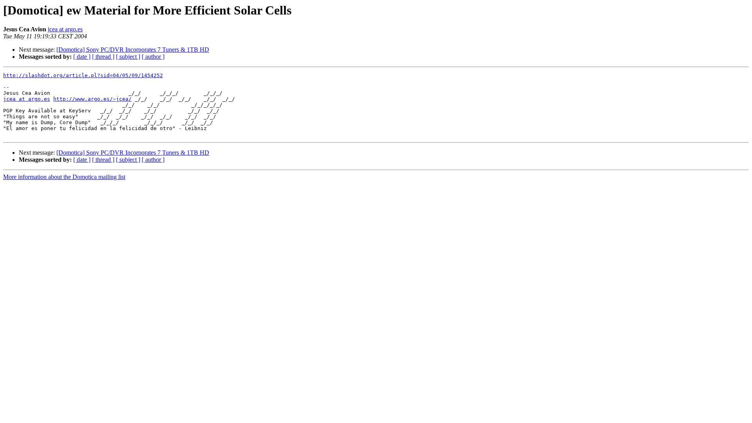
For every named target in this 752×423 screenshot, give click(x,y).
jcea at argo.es (65, 29)
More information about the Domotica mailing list (64, 177)
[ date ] (81, 56)
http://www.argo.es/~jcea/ (92, 99)
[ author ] (153, 56)
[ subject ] (128, 56)
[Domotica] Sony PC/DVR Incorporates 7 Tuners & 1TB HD (132, 49)
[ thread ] (103, 56)
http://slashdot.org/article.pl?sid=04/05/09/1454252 (83, 75)
